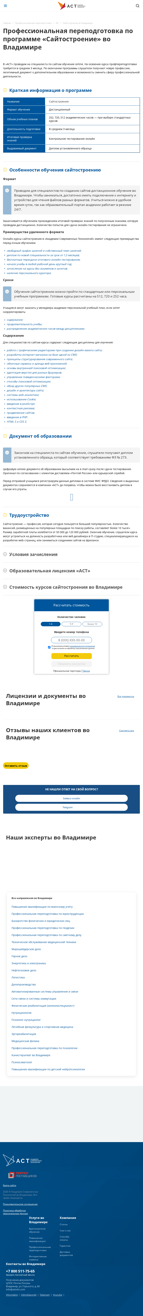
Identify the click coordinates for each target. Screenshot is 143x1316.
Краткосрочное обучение (37, 1230)
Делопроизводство (24, 984)
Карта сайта (9, 1185)
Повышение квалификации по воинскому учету (42, 906)
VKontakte (12, 1294)
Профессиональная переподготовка (40, 1249)
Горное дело (19, 956)
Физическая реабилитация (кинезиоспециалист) (43, 1005)
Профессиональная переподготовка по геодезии (43, 928)
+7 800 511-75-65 (20, 1271)
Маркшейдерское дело (26, 949)
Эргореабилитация (24, 1034)
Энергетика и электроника (29, 963)
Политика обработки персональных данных (15, 1212)
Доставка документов (66, 1253)
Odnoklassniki (28, 1294)
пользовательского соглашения (82, 646)
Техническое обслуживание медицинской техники (44, 942)
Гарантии (65, 1245)
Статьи (64, 1224)
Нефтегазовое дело (24, 970)
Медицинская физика (25, 1041)
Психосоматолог (22, 1062)
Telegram (45, 1294)
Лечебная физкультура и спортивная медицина (42, 1027)
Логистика (18, 977)
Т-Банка (85, 670)
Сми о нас (65, 1230)
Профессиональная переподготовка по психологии (44, 1048)
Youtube (57, 1294)
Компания (68, 1218)
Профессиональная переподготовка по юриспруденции (48, 914)
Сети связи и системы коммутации (34, 998)
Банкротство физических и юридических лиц (41, 921)
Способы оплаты (64, 1238)
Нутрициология (21, 1012)
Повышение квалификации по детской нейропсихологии (48, 1069)
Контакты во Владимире (25, 1264)
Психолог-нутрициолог (26, 1020)
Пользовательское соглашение (20, 1204)
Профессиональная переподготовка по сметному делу (46, 935)
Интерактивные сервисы (38, 1258)
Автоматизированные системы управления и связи (45, 991)
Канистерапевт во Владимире (31, 1055)
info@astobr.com (15, 1289)
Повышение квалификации (37, 1239)
